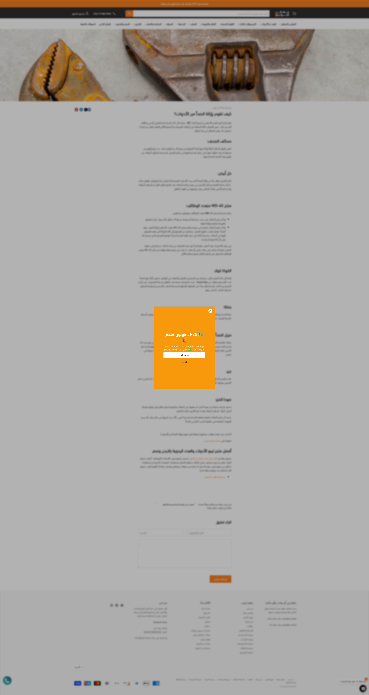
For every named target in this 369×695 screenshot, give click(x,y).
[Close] (210, 311)
